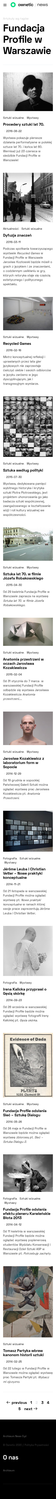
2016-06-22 (14, 131)
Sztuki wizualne (13, 118)
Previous (19, 1403)
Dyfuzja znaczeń (17, 235)
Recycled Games (17, 344)
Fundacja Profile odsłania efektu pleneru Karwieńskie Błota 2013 (26, 1214)
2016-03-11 (13, 242)
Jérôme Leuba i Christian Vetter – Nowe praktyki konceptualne (24, 874)
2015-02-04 (14, 675)
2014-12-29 (13, 774)
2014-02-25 (14, 1362)
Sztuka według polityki (23, 470)
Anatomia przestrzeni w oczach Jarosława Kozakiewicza (23, 664)
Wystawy (33, 118)
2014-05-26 (14, 1122)
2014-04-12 (13, 1225)
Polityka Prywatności (37, 1445)
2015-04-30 (14, 585)
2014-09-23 (14, 1000)
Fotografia (10, 859)
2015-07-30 (14, 477)
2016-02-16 (13, 350)
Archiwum (8, 1471)
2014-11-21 (13, 884)
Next (28, 1409)
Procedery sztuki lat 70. (23, 124)
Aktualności (11, 229)
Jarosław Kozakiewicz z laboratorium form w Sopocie (23, 763)
